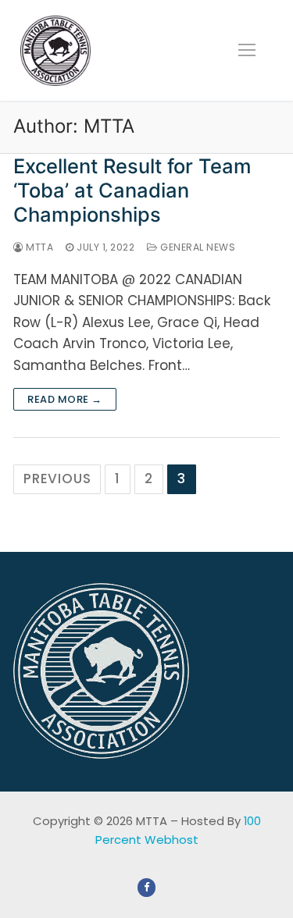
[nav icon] (247, 50)
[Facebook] (146, 887)
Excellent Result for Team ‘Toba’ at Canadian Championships (132, 190)
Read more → (64, 399)
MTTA (38, 247)
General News (196, 247)
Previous (57, 478)
